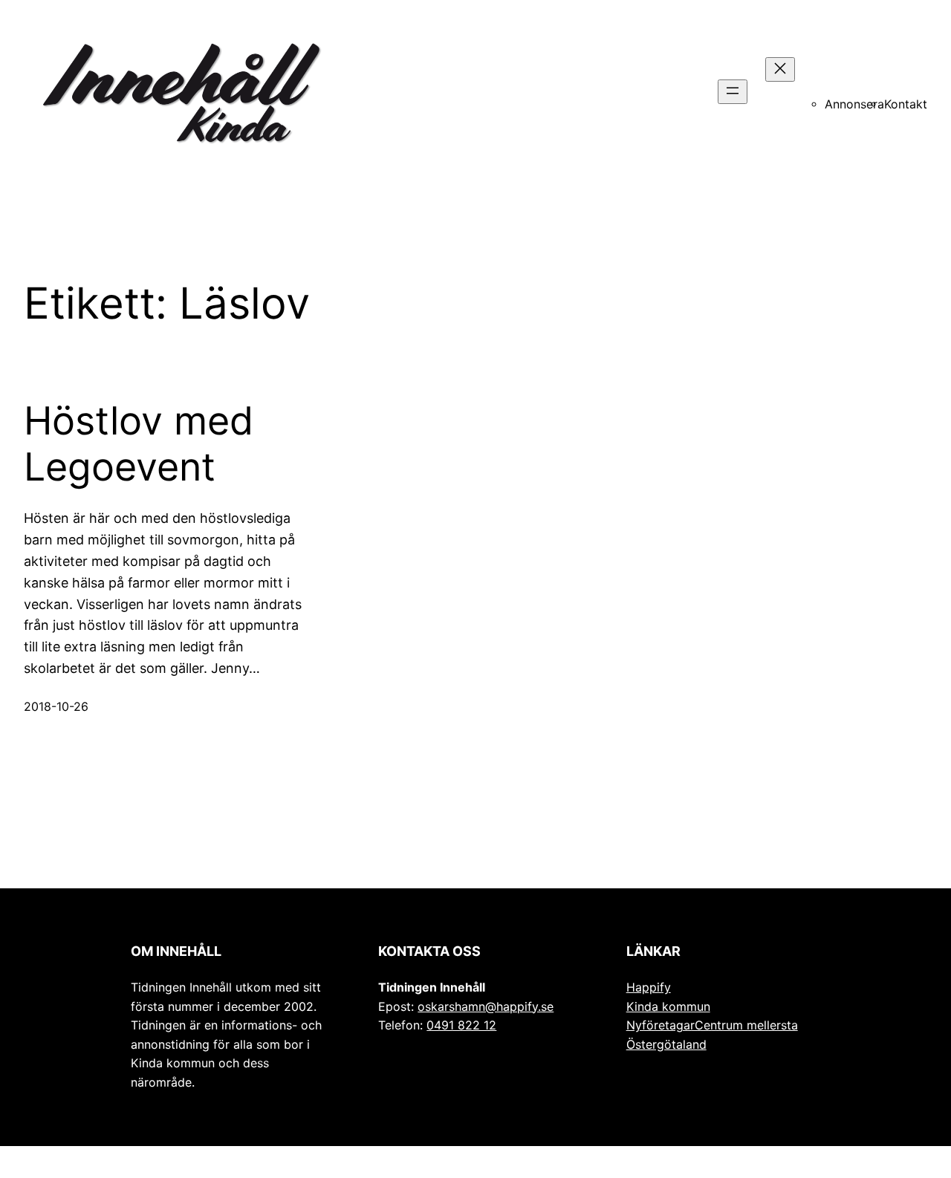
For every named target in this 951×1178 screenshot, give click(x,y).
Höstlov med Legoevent (138, 444)
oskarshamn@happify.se (486, 1007)
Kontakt (905, 104)
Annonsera (854, 104)
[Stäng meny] (780, 69)
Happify (648, 987)
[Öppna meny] (732, 91)
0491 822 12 (461, 1025)
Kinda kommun (668, 1007)
